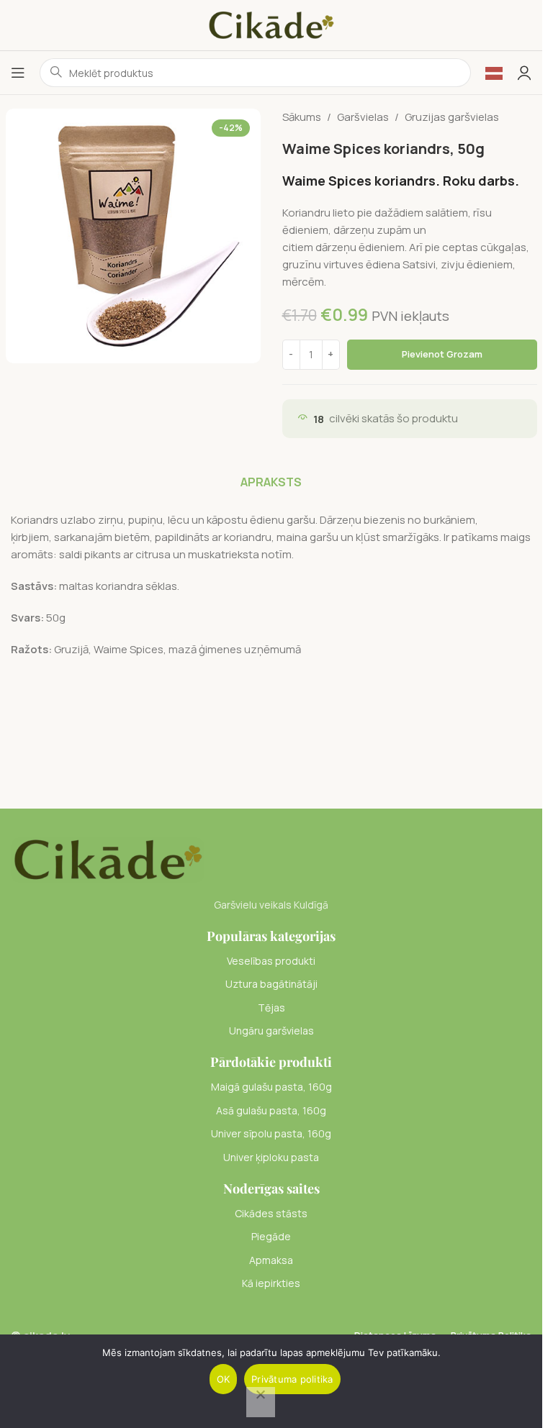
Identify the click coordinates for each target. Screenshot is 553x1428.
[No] (260, 1402)
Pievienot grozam (442, 353)
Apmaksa (271, 1260)
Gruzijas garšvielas (452, 116)
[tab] (271, 482)
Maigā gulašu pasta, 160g (271, 1086)
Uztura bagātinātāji (271, 984)
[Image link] (107, 858)
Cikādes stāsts (271, 1213)
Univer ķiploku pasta (271, 1157)
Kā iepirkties (271, 1283)
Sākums (301, 116)
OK (223, 1379)
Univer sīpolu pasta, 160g (271, 1133)
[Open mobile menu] (18, 72)
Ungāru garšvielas (271, 1030)
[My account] (524, 72)
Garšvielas (363, 116)
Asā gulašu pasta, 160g (271, 1110)
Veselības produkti (271, 961)
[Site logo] (271, 24)
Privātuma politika (292, 1379)
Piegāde (271, 1236)
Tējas (271, 1007)
